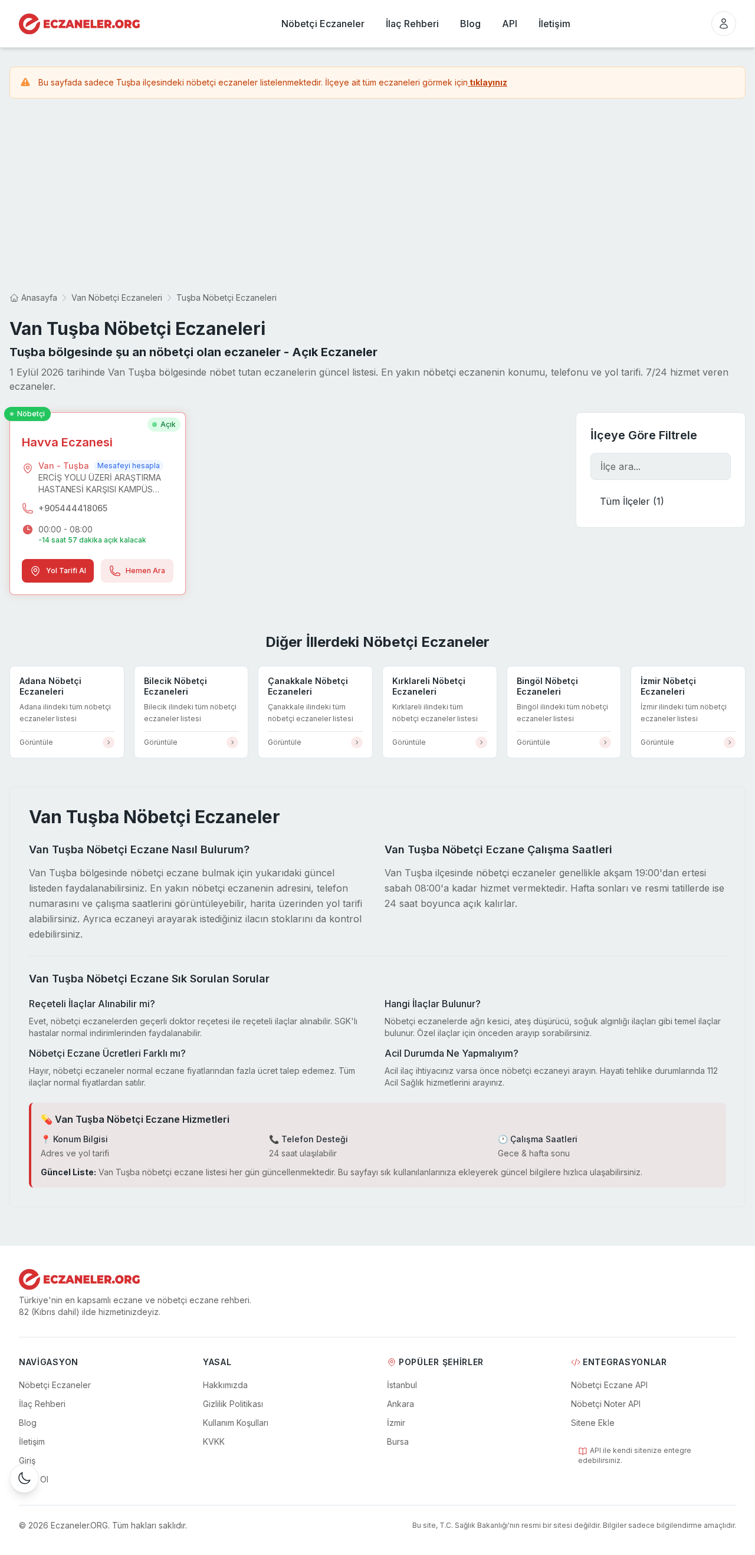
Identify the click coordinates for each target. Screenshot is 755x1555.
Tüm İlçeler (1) (632, 501)
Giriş (27, 1460)
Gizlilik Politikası (233, 1404)
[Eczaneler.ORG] (79, 24)
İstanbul (402, 1385)
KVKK (214, 1441)
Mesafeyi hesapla (128, 465)
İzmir (396, 1423)
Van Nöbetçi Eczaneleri (116, 297)
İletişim (32, 1441)
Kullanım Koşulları (235, 1423)
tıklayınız (487, 82)
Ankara (400, 1404)
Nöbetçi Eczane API (609, 1385)
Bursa (398, 1441)
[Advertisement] (377, 195)
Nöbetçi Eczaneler (55, 1385)
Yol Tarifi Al (66, 570)
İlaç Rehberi (42, 1404)
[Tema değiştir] (24, 1478)
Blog (28, 1423)
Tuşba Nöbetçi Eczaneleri (226, 297)
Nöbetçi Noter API (606, 1404)
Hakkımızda (225, 1385)
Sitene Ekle (593, 1423)
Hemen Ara (145, 570)
